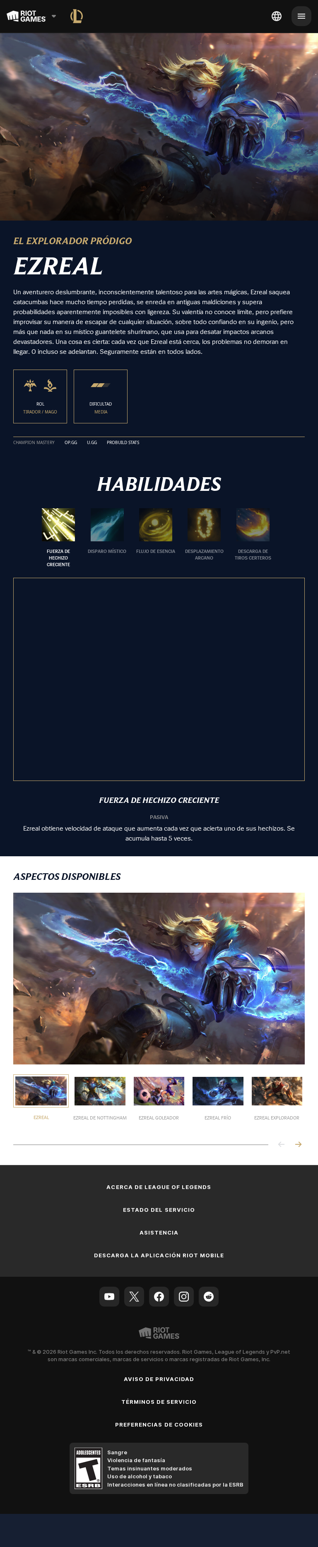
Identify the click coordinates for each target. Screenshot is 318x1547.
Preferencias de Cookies (159, 1424)
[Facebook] (159, 1297)
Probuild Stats (123, 442)
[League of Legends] (76, 16)
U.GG (92, 442)
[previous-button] (281, 1145)
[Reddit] (209, 1297)
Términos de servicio (159, 1401)
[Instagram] (184, 1297)
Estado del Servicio (159, 1209)
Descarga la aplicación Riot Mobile (159, 1255)
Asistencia (159, 1232)
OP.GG (71, 442)
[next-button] (298, 1145)
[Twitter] (134, 1297)
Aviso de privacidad (159, 1379)
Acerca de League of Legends (158, 1187)
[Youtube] (109, 1297)
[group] (155, 538)
